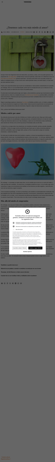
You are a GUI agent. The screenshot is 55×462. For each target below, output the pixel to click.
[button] (27, 230)
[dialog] (27, 231)
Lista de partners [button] (16, 237)
